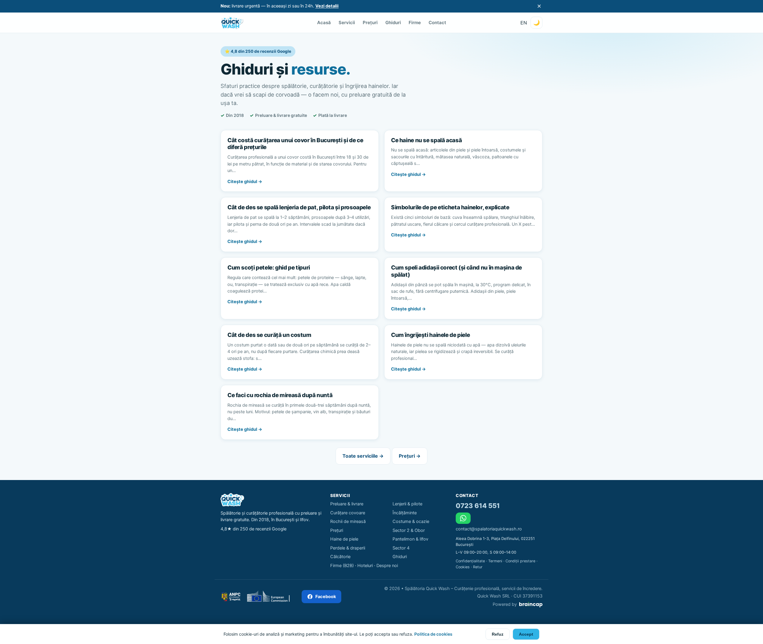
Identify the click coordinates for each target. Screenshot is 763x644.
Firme (415, 22)
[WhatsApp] (463, 518)
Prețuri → (410, 456)
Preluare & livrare (346, 504)
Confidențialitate (470, 561)
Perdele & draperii (347, 548)
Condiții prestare (520, 561)
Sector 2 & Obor (409, 530)
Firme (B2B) (342, 565)
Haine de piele (344, 539)
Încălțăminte (405, 512)
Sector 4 (401, 548)
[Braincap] (530, 604)
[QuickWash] (232, 22)
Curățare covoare (347, 512)
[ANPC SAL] (231, 596)
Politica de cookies (433, 634)
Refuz (497, 634)
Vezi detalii (327, 6)
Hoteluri (365, 565)
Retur (478, 567)
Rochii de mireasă (348, 521)
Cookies (463, 567)
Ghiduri (393, 22)
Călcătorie (340, 556)
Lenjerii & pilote (407, 504)
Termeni (495, 561)
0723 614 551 (478, 506)
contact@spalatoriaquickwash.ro (489, 529)
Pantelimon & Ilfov (410, 539)
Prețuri (370, 22)
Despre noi (387, 565)
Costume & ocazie (411, 521)
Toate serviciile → (363, 456)
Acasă (324, 22)
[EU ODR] (271, 597)
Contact (437, 22)
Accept (526, 634)
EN (523, 23)
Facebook (325, 596)
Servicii (347, 22)
